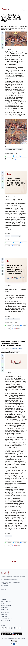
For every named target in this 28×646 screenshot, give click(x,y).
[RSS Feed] (20, 628)
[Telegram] (14, 628)
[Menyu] (25, 9)
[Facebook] (5, 628)
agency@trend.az (4, 585)
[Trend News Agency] (5, 573)
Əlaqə (2, 603)
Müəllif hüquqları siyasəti (6, 618)
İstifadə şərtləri (4, 614)
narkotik (7, 236)
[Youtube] (11, 628)
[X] (8, 628)
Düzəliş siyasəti (4, 607)
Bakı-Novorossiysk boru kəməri (12, 318)
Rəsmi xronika (4, 594)
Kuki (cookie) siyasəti (5, 620)
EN (11, 643)
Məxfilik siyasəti (4, 616)
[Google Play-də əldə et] (17, 633)
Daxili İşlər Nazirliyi (16, 236)
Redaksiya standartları (6, 605)
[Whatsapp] (2, 628)
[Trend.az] (5, 9)
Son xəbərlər (3, 591)
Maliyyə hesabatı (4, 609)
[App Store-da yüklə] (6, 633)
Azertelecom (8, 535)
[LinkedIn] (17, 628)
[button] (2, 33)
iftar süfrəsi (19, 149)
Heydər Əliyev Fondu (10, 149)
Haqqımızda (3, 599)
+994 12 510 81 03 (4, 583)
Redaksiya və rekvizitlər (6, 601)
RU (16, 643)
